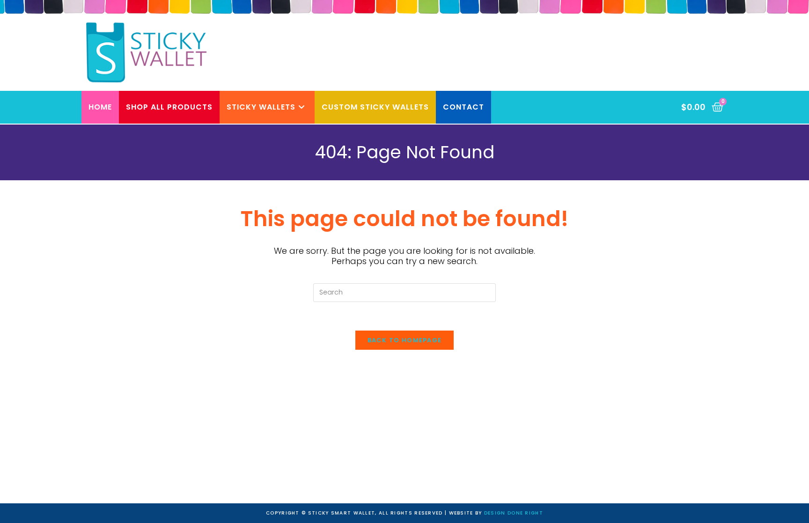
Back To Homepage (405, 340)
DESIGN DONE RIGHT (513, 512)
